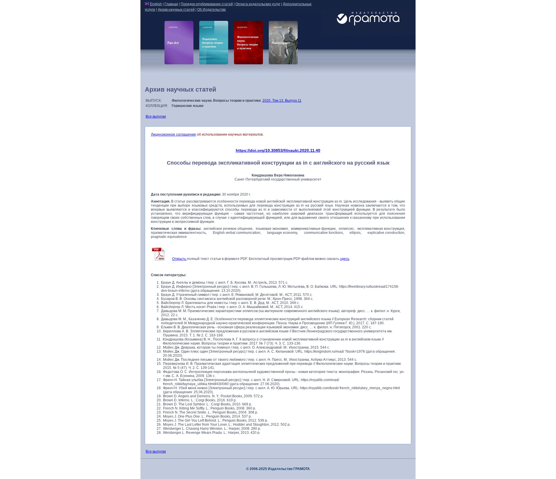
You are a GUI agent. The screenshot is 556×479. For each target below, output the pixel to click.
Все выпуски (156, 116)
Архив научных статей (176, 10)
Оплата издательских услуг (257, 4)
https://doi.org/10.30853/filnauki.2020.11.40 (278, 150)
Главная (171, 4)
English (156, 4)
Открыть (179, 259)
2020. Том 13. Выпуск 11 (281, 101)
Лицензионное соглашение (173, 134)
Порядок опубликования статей (207, 4)
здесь (344, 259)
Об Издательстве (211, 10)
